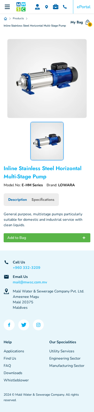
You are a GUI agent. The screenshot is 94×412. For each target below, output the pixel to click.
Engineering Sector (65, 358)
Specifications (42, 199)
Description (17, 199)
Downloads (13, 372)
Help (8, 342)
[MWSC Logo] (21, 6)
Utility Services (61, 351)
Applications (14, 351)
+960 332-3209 (26, 267)
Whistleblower (16, 380)
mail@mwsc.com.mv (30, 282)
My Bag (80, 23)
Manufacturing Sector (66, 365)
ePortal (83, 7)
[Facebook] (9, 324)
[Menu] (7, 6)
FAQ (7, 365)
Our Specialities (62, 342)
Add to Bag (16, 237)
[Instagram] (38, 324)
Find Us (10, 358)
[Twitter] (23, 324)
